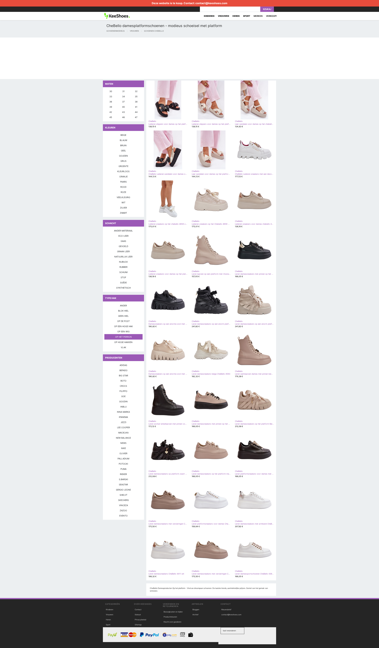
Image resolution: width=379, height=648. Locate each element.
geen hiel (123, 316)
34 (123, 96)
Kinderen (109, 609)
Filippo (123, 391)
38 (136, 101)
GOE (123, 396)
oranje (123, 176)
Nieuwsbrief (226, 609)
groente (123, 166)
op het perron (123, 337)
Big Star (123, 375)
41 (136, 107)
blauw (123, 140)
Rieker (123, 474)
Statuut (138, 614)
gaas (123, 241)
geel (123, 150)
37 (123, 101)
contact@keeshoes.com (211, 3)
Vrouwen (109, 614)
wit (123, 202)
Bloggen (195, 609)
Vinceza (123, 505)
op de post (123, 321)
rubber (123, 267)
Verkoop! (271, 16)
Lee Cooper (123, 427)
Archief (195, 614)
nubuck (123, 262)
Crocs (123, 386)
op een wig (123, 331)
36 (110, 101)
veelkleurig (123, 197)
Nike (123, 448)
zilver (123, 207)
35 (136, 96)
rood (123, 187)
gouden (123, 156)
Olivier (123, 453)
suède (123, 282)
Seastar (123, 484)
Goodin (123, 401)
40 (123, 107)
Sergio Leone (123, 489)
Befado (123, 370)
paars (123, 181)
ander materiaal (123, 230)
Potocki (123, 463)
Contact (138, 609)
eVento (123, 515)
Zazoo (123, 510)
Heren (108, 619)
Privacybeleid (140, 619)
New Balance (123, 438)
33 (110, 96)
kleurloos (123, 171)
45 (110, 117)
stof (123, 277)
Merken (258, 16)
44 (136, 112)
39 (110, 107)
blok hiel (123, 310)
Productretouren (170, 617)
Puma (123, 469)
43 (123, 112)
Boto (123, 380)
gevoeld (123, 246)
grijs (123, 161)
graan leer (123, 251)
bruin (123, 145)
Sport (108, 625)
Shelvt (123, 495)
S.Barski (123, 479)
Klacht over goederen (172, 622)
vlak (123, 347)
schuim (123, 272)
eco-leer (123, 236)
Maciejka (123, 432)
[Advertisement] (89, 58)
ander (123, 305)
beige (123, 135)
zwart (123, 213)
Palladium (123, 458)
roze (123, 192)
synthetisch (123, 287)
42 (110, 112)
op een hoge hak (123, 326)
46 (123, 117)
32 (136, 91)
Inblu (123, 406)
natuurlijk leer (123, 256)
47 (136, 117)
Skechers (123, 500)
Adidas (123, 365)
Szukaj (267, 9)
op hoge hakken (123, 342)
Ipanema (123, 417)
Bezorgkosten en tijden (173, 612)
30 (110, 91)
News (123, 443)
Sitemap (138, 625)
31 (123, 91)
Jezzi (123, 422)
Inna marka (123, 412)
